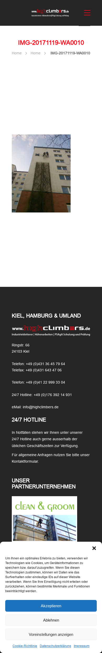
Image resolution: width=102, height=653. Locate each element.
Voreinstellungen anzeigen (51, 634)
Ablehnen (51, 620)
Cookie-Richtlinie (25, 646)
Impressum (81, 646)
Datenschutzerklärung (55, 646)
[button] (94, 548)
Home (17, 53)
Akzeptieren (51, 606)
